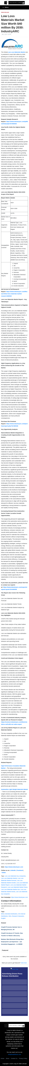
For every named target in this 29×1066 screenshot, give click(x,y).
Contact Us (14, 1058)
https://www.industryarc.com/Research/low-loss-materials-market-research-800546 (14, 294)
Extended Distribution (11, 914)
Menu (7, 7)
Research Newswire (18, 916)
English (3, 918)
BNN (2, 914)
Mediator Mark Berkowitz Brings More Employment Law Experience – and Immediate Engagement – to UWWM (12, 942)
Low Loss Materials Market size (10, 889)
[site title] (14, 1025)
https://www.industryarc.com (19, 897)
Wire (10, 916)
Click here (24, 963)
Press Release (5, 12)
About (7, 1058)
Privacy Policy (23, 1058)
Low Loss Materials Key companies (15, 876)
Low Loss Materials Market (9, 878)
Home (2, 1058)
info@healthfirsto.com (14, 1054)
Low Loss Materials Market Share (17, 887)
